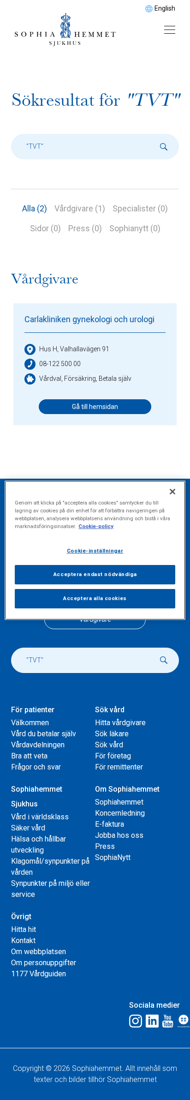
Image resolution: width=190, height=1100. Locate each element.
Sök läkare (112, 733)
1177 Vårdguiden (38, 973)
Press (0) (85, 228)
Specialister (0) (140, 208)
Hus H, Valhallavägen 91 (74, 349)
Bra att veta (29, 755)
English (164, 8)
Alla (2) (34, 208)
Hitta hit (23, 929)
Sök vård (109, 744)
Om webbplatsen (38, 951)
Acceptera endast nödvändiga (95, 574)
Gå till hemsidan (95, 406)
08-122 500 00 (60, 363)
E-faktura (109, 824)
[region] (95, 549)
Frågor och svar (36, 767)
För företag (113, 755)
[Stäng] (172, 491)
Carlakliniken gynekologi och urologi (89, 319)
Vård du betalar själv (43, 733)
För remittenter (119, 767)
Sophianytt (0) (134, 228)
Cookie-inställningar (95, 550)
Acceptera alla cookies (95, 598)
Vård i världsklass (40, 816)
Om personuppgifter (43, 962)
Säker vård (28, 827)
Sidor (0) (45, 228)
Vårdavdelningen (38, 744)
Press (105, 846)
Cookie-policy (95, 526)
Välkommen (30, 722)
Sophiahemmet (119, 802)
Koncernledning (120, 813)
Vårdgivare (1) (79, 208)
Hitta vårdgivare (120, 722)
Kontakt (23, 940)
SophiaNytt (113, 857)
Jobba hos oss (119, 835)
